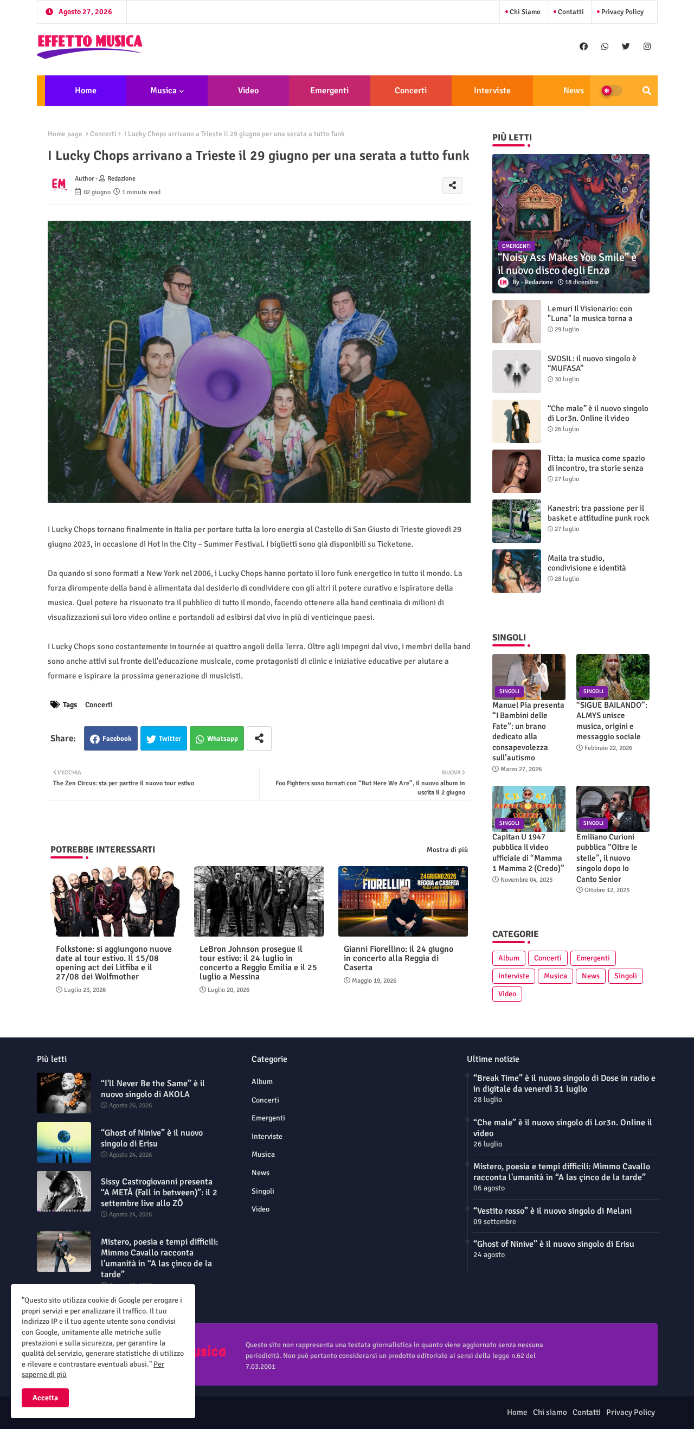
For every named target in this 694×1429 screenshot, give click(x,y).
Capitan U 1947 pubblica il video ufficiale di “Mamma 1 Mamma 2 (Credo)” (528, 853)
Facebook (117, 738)
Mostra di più (447, 849)
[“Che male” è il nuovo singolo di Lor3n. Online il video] (516, 421)
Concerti (411, 90)
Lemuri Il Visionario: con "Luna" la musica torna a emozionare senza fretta (590, 318)
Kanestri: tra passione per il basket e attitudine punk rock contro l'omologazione (599, 518)
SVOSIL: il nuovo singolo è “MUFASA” (592, 363)
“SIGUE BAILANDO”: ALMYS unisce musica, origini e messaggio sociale (611, 721)
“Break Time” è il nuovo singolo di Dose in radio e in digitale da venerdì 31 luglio (564, 1083)
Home (86, 90)
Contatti (570, 12)
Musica (163, 90)
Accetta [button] (45, 1397)
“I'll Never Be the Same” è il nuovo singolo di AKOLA (153, 1089)
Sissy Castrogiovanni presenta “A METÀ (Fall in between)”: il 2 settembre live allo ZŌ (159, 1192)
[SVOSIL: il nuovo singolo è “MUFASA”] (516, 371)
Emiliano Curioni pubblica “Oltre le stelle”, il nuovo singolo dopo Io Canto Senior (607, 858)
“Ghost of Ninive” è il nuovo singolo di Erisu (152, 1138)
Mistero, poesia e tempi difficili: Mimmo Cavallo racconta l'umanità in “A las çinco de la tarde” (159, 1258)
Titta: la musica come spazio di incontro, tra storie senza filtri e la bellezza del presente (596, 472)
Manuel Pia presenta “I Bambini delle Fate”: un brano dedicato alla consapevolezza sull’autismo (528, 731)
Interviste (492, 90)
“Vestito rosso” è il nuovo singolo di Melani (552, 1211)
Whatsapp (222, 738)
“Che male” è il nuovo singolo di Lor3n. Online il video (598, 413)
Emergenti (329, 90)
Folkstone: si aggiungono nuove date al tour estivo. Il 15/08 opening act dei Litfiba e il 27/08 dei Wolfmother (114, 963)
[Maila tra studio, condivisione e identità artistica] (516, 571)
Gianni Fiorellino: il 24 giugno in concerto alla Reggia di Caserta (398, 958)
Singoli (625, 976)
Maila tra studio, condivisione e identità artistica (587, 567)
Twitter (170, 738)
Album (508, 958)
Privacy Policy (622, 12)
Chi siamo (524, 12)
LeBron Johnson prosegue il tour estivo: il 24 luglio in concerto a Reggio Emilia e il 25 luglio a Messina (258, 963)
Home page (65, 134)
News (573, 90)
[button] (647, 90)
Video (248, 90)
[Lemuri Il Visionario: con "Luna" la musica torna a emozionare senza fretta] (516, 321)
